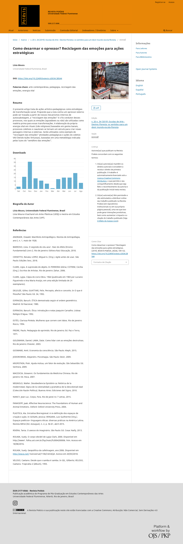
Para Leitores (141, 48)
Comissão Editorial (69, 30)
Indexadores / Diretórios (94, 30)
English (139, 85)
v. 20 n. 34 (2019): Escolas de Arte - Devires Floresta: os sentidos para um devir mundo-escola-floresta (73, 40)
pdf (97, 108)
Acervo (24, 40)
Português (141, 94)
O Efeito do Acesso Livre (107, 221)
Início (15, 40)
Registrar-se (160, 2)
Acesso (171, 2)
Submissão (50, 30)
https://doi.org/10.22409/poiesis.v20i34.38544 (40, 78)
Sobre (113, 30)
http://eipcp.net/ (21, 454)
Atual (11, 30)
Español (139, 89)
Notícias (36, 30)
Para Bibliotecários (144, 57)
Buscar (168, 30)
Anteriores (23, 30)
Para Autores (141, 52)
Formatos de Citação (102, 262)
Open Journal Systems (146, 69)
